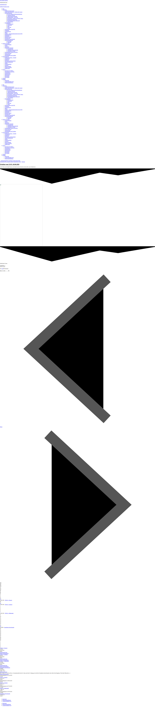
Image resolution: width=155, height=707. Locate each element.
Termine (4, 78)
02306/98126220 (3, 4)
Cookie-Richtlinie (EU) (9, 81)
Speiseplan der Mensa (9, 70)
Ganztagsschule (8, 31)
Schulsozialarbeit (8, 64)
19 (0, 626)
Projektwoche (7, 38)
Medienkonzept (10, 23)
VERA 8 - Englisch (8, 604)
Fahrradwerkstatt (8, 37)
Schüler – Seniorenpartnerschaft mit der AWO (13, 33)
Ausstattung (9, 25)
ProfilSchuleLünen (3, 652)
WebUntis (9, 27)
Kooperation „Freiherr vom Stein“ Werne (15, 18)
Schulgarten (7, 35)
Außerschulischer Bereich (12, 16)
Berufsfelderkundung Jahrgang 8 (13, 20)
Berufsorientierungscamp (12, 19)
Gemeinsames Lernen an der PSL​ (11, 52)
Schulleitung (7, 58)
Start (3, 8)
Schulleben (4, 9)
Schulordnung (7, 72)
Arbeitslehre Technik (11, 51)
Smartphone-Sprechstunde (10, 39)
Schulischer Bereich (11, 15)
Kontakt (4, 79)
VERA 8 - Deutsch (8, 600)
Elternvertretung (8, 66)
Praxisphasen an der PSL (9, 71)
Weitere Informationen (4, 653)
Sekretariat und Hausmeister (10, 60)
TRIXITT (9, 42)
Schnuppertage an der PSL (10, 29)
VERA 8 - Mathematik (9, 613)
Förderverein (7, 68)
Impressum (7, 80)
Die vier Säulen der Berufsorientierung (14, 14)
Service (3, 69)
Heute (1, 426)
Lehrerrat (6, 65)
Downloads (7, 77)
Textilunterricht (10, 48)
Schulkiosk (7, 30)
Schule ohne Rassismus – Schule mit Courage (13, 12)
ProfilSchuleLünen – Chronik (10, 57)
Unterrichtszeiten (8, 44)
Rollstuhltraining (8, 34)
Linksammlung (10, 21)
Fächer (6, 45)
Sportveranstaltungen (9, 40)
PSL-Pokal (9, 41)
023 (2, 268)
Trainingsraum (7, 54)
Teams (8, 28)
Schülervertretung (8, 67)
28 (0, 603)
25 (0, 599)
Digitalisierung (7, 22)
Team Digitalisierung (9, 62)
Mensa (6, 32)
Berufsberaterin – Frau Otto (12, 17)
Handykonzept (7, 73)
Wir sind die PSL (5, 56)
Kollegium (7, 59)
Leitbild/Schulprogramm (9, 10)
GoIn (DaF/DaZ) (8, 53)
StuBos (6, 63)
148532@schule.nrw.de (4, 6)
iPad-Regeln (7, 75)
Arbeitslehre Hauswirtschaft (12, 50)
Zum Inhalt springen (4, 0)
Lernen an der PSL (6, 43)
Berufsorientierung (8, 13)
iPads (8, 26)
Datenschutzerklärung (9, 82)
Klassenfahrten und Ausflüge (10, 55)
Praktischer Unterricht (9, 47)
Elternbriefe (7, 76)
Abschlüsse (7, 46)
